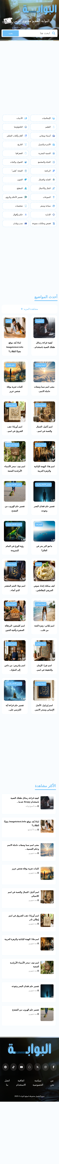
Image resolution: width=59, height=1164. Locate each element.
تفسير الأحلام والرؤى (14, 197)
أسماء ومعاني (45, 136)
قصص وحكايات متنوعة (41, 223)
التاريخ (20, 144)
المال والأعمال (45, 188)
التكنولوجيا (18, 127)
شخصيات (19, 206)
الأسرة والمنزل (44, 144)
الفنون (20, 179)
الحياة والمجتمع (44, 162)
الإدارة (48, 214)
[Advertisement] (29, 72)
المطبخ (20, 188)
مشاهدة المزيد (30, 309)
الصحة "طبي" (17, 171)
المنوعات (47, 197)
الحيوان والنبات (16, 162)
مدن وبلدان (18, 223)
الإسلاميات (46, 118)
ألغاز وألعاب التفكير (15, 136)
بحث (11, 33)
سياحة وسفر (45, 206)
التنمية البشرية (44, 153)
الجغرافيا (19, 153)
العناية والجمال (45, 179)
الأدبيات (19, 118)
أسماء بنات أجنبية (12, 445)
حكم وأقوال (18, 214)
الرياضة (47, 171)
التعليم (48, 127)
